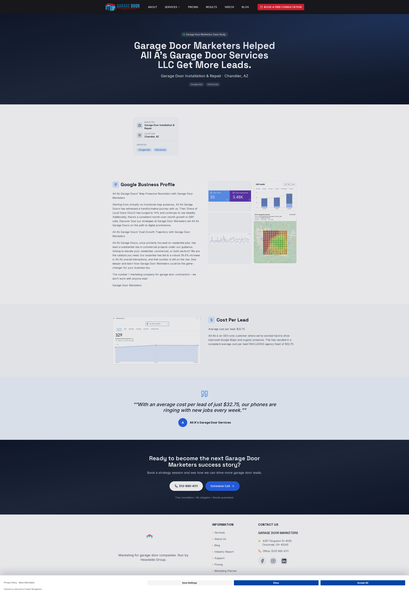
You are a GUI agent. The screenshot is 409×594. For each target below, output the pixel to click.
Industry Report (223, 551)
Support (218, 558)
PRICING (193, 7)
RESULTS (211, 7)
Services (218, 532)
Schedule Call (220, 486)
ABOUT (152, 7)
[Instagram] (273, 561)
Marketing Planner (224, 570)
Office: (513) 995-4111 (276, 551)
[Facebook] (262, 561)
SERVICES (171, 7)
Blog (216, 545)
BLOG (245, 7)
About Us (219, 539)
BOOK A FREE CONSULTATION (283, 7)
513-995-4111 (188, 486)
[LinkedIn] (284, 561)
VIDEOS (229, 7)
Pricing (217, 564)
